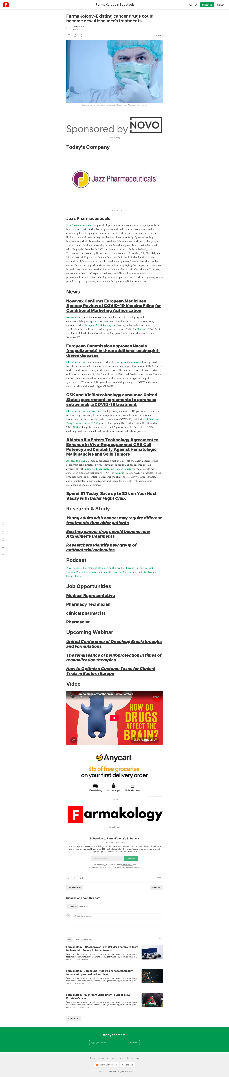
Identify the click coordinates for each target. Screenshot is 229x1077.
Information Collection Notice (113, 867)
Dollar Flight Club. (107, 498)
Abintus (119, 473)
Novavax (142, 329)
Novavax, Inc (73, 317)
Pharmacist (78, 621)
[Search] (190, 4)
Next (154, 887)
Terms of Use (127, 865)
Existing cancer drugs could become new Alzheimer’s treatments (108, 534)
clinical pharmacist (85, 613)
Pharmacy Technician (88, 604)
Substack (101, 1071)
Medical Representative (90, 595)
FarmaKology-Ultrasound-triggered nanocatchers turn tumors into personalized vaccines (99, 972)
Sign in (220, 4)
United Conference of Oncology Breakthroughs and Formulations (114, 644)
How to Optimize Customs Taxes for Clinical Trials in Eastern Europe (110, 671)
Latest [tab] (76, 939)
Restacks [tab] (84, 906)
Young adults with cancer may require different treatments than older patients (114, 520)
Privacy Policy (134, 867)
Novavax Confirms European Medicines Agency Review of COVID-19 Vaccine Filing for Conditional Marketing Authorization (113, 305)
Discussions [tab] (87, 939)
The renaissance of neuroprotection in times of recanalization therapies (113, 657)
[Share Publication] (196, 4)
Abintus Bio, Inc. (76, 461)
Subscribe (207, 4)
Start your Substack (107, 1065)
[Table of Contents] (3, 538)
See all (71, 1018)
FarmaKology (78, 27)
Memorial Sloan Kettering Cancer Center (107, 469)
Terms (120, 1058)
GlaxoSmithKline (76, 362)
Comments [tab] (72, 906)
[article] (114, 955)
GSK (76, 427)
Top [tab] (69, 939)
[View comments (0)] (75, 35)
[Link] (62, 147)
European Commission (128, 362)
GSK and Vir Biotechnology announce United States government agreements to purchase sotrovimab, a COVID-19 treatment (111, 399)
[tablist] (77, 906)
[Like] (69, 35)
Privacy (113, 1058)
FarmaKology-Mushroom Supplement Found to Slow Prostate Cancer (98, 996)
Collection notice (132, 1058)
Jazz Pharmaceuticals (78, 225)
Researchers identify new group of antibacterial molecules (101, 547)
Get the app (127, 1065)
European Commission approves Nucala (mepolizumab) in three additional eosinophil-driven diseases (113, 350)
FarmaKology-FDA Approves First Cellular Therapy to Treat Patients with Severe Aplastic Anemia (102, 948)
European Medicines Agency (100, 325)
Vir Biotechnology (101, 411)
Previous (76, 887)
